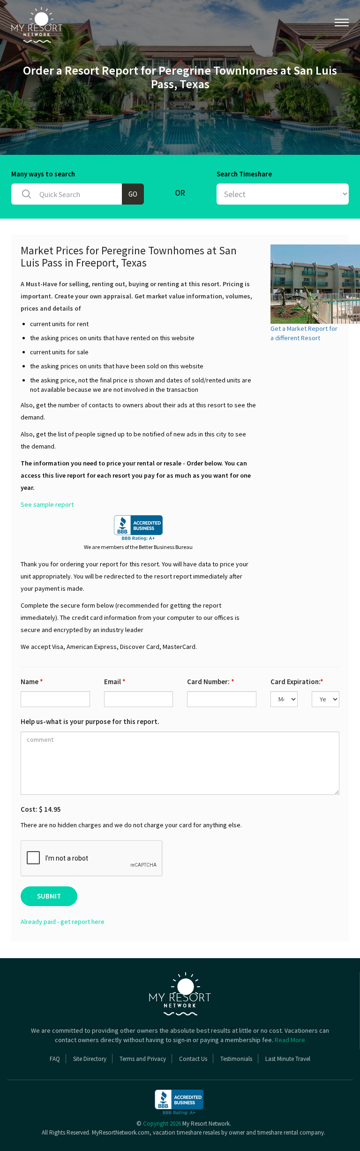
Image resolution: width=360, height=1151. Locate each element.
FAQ (55, 1059)
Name (32, 681)
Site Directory (89, 1059)
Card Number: (210, 681)
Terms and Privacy (143, 1059)
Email (115, 681)
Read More (290, 1040)
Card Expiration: (296, 681)
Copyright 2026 (162, 1124)
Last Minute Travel (287, 1059)
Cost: (41, 809)
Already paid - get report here (63, 921)
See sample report (47, 504)
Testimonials (236, 1059)
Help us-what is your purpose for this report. (90, 721)
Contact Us (193, 1059)
